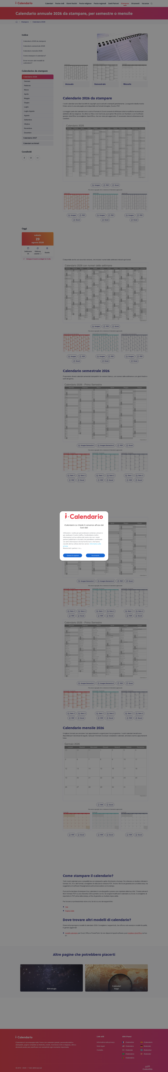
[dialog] (84, 536)
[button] (84, 548)
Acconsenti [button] (95, 555)
